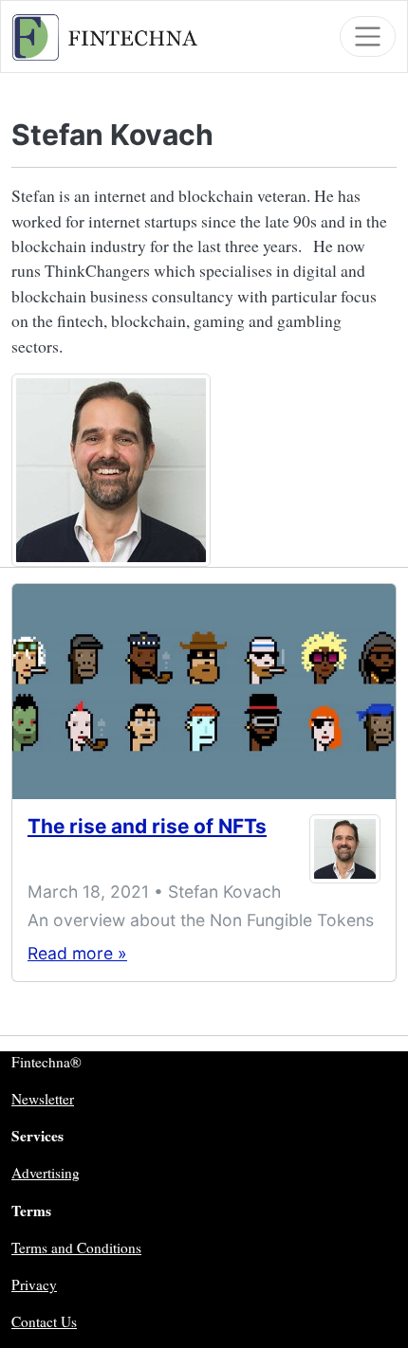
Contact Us (44, 1321)
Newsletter (42, 1098)
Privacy (34, 1284)
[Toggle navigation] (368, 36)
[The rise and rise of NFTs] (204, 691)
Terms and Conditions (76, 1247)
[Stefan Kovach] (345, 848)
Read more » (77, 953)
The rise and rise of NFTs (147, 826)
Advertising (45, 1172)
